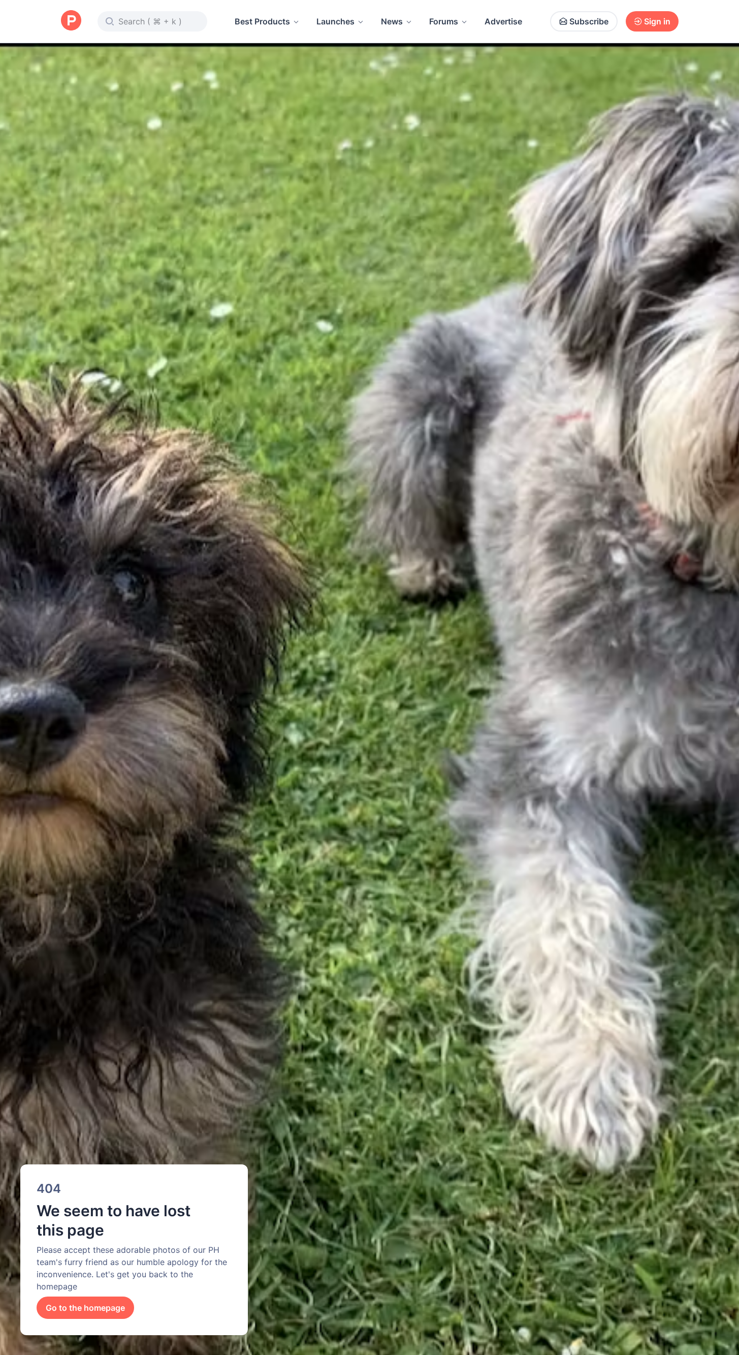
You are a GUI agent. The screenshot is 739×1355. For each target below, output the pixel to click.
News (392, 21)
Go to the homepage (85, 1308)
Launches (335, 21)
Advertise (503, 21)
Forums (443, 21)
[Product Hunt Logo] (71, 21)
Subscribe (588, 21)
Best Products (262, 21)
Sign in (657, 21)
